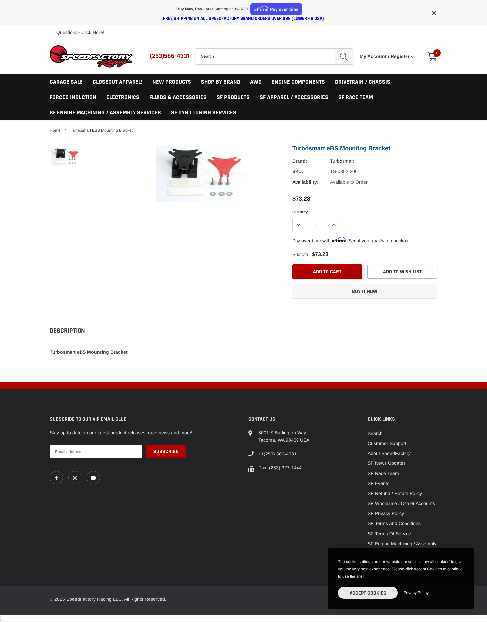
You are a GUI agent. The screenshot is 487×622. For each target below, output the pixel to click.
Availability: (305, 182)
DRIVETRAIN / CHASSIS (362, 82)
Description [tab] (67, 331)
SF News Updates (387, 463)
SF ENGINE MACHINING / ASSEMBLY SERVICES (105, 112)
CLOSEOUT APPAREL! (117, 82)
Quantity (300, 212)
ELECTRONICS (122, 97)
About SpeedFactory (389, 453)
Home (55, 130)
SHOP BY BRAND (220, 82)
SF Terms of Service (389, 533)
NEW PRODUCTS (171, 82)
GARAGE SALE (66, 82)
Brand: (299, 161)
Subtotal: (301, 254)
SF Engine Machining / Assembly (402, 543)
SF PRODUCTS (233, 97)
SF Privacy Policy (386, 513)
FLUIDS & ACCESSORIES (178, 97)
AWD (256, 82)
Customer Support (387, 443)
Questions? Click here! (80, 32)
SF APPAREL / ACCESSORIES (294, 97)
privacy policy (416, 592)
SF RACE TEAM (355, 97)
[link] (56, 477)
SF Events (378, 483)
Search (375, 433)
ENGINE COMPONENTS (298, 82)
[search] (344, 56)
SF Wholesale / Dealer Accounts (401, 503)
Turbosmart (342, 161)
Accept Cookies (368, 593)
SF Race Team (383, 473)
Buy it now (364, 291)
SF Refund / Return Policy (395, 493)
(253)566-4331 (169, 56)
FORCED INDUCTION (73, 97)
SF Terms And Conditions (394, 523)
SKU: (297, 171)
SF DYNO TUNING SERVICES (203, 112)
